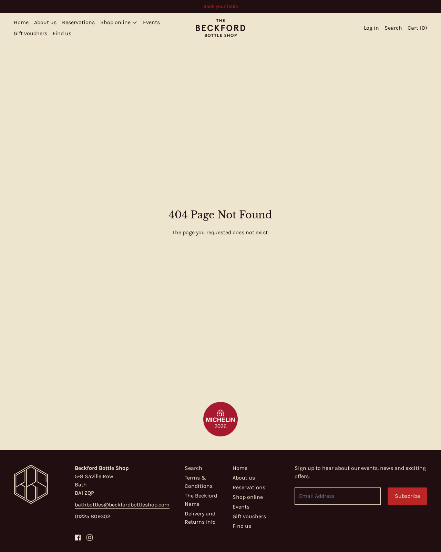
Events (151, 22)
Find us (62, 33)
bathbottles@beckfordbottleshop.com (122, 504)
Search (193, 468)
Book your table (220, 6)
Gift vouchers (30, 33)
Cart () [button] (417, 27)
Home (21, 22)
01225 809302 (92, 516)
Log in (371, 27)
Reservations (78, 22)
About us (45, 22)
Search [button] (393, 27)
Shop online (248, 497)
